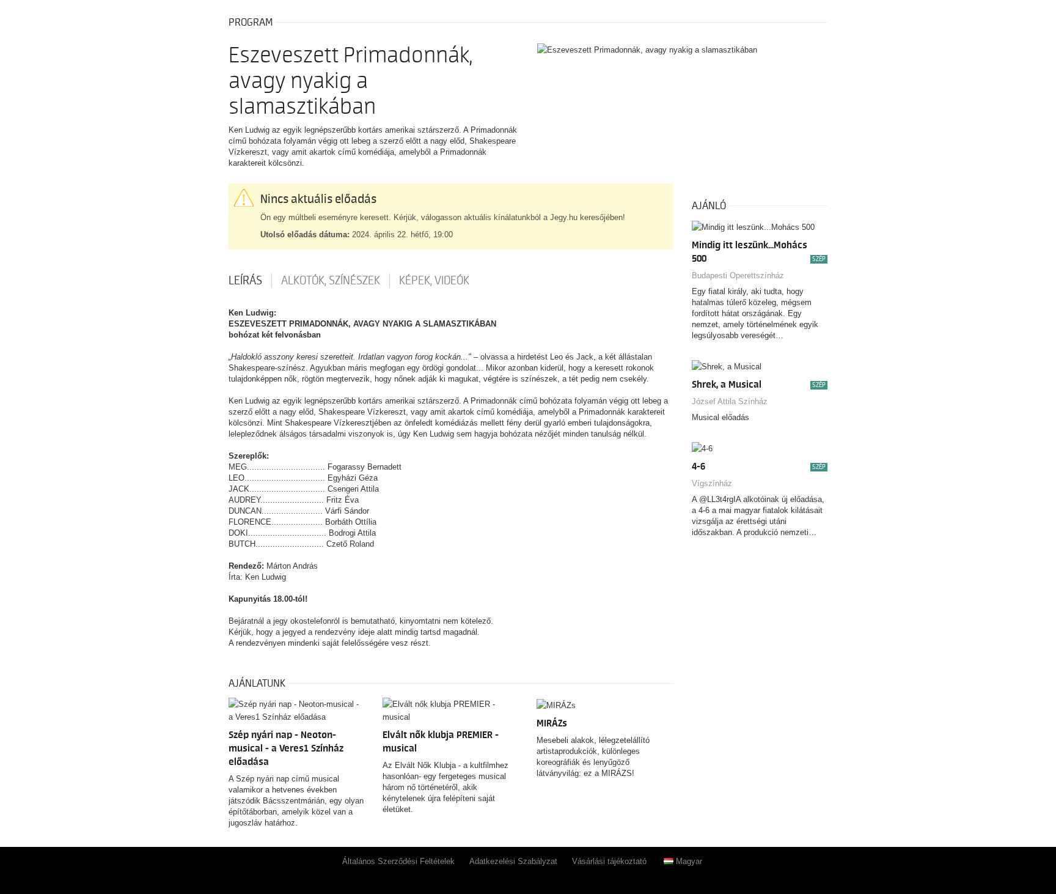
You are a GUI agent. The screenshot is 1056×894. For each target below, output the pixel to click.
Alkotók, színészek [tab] (330, 280)
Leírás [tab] (245, 280)
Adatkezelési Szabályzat (513, 861)
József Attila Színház (730, 401)
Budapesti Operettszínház (738, 275)
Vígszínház (712, 483)
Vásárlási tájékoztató (609, 861)
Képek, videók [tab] (434, 280)
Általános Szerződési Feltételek (398, 861)
